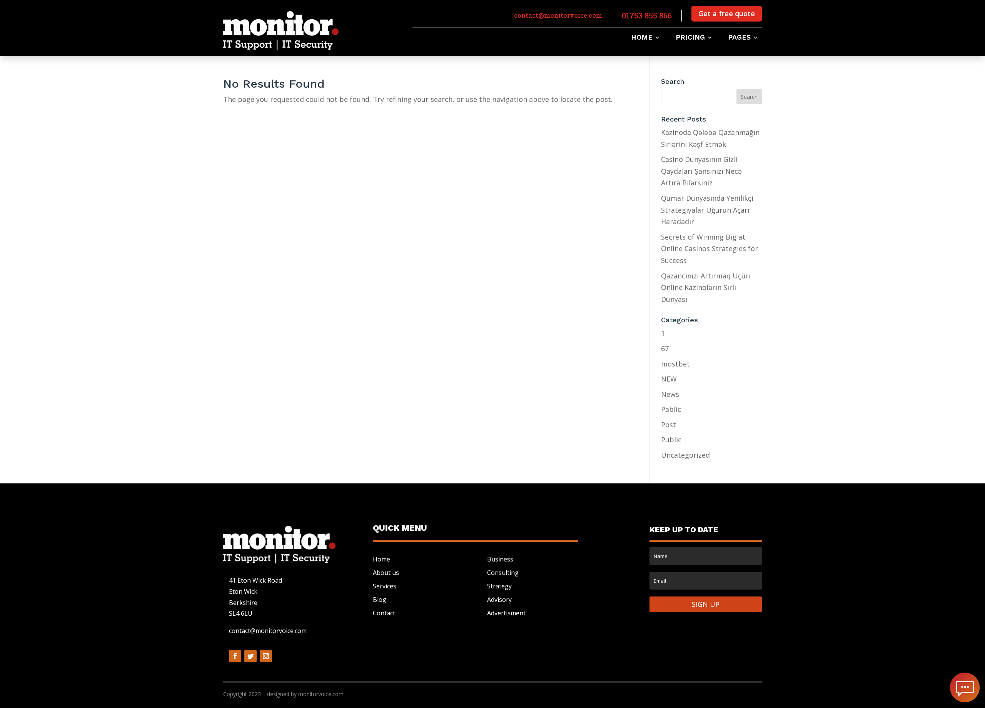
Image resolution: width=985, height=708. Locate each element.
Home (642, 38)
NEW (669, 378)
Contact (384, 613)
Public (671, 439)
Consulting (503, 572)
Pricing (690, 38)
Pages (739, 38)
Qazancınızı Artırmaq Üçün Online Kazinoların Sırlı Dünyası (705, 287)
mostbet (675, 363)
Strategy (499, 586)
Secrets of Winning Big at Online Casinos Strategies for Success (709, 248)
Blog (379, 599)
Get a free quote (726, 13)
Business (500, 559)
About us (386, 572)
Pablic (671, 409)
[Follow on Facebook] (235, 656)
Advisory (499, 599)
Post (668, 424)
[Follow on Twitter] (250, 656)
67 (665, 348)
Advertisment (506, 613)
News (670, 394)
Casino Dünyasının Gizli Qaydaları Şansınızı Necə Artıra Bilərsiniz (701, 171)
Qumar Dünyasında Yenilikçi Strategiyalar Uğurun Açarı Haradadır (707, 209)
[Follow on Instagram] (266, 656)
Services (384, 586)
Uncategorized (685, 455)
